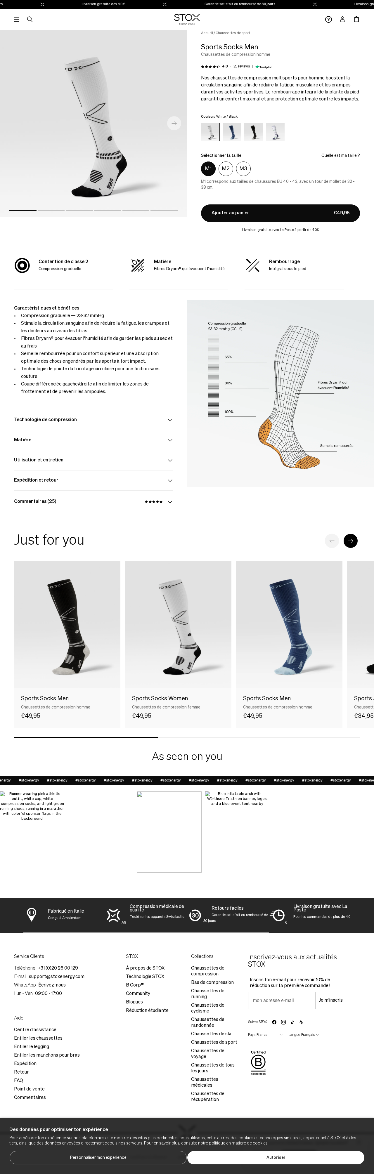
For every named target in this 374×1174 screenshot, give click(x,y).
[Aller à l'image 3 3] (79, 210)
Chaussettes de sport (233, 33)
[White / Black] (210, 132)
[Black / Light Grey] (253, 132)
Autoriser (275, 1158)
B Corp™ (135, 985)
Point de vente (29, 1089)
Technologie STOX (145, 977)
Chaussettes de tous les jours (213, 1068)
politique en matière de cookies (238, 1143)
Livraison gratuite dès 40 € (90, 4)
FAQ (18, 1081)
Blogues (134, 1002)
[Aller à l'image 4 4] (107, 210)
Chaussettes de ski (211, 1034)
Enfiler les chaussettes (38, 1038)
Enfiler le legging (31, 1047)
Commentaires (30, 1097)
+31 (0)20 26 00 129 (58, 968)
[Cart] (356, 19)
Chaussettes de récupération (207, 1097)
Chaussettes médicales (204, 1082)
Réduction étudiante (147, 1010)
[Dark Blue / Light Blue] (232, 132)
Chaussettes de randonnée (207, 1022)
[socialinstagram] (283, 1022)
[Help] (328, 19)
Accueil (207, 33)
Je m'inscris (331, 1000)
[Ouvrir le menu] (16, 19)
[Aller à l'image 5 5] (136, 210)
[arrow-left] (332, 541)
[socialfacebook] (274, 1022)
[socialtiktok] (292, 1022)
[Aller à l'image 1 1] (23, 210)
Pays (251, 1035)
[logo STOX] (187, 19)
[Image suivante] (174, 123)
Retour (21, 1072)
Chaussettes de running (207, 994)
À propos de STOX (145, 968)
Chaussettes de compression (207, 971)
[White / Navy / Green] (275, 132)
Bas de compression (212, 982)
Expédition (25, 1064)
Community (138, 993)
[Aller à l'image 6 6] (164, 210)
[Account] (342, 19)
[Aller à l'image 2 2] (51, 210)
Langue (294, 1035)
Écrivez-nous (52, 985)
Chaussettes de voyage (207, 1054)
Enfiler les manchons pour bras (47, 1055)
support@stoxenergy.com (56, 977)
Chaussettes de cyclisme (207, 1008)
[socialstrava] (301, 1022)
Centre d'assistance (35, 1030)
